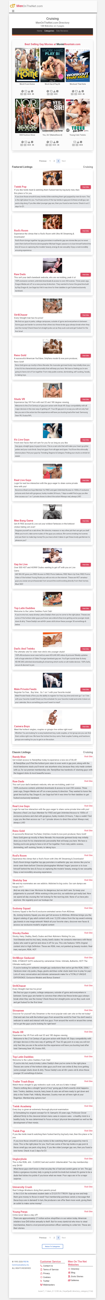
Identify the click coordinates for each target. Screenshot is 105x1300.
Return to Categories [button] (52, 1246)
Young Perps (20, 1211)
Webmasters (49, 1285)
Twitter (46, 1281)
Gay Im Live (21, 564)
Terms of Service (51, 1269)
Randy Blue (19, 756)
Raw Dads (20, 274)
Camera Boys (22, 726)
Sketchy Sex (20, 880)
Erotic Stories (77, 1276)
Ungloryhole (20, 1159)
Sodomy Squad (21, 908)
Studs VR (19, 399)
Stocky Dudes (21, 933)
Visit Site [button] (85, 187)
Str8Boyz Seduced (23, 957)
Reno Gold (20, 355)
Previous (42, 161)
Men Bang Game (23, 520)
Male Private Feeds (25, 689)
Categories (49, 31)
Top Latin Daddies (24, 608)
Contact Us (48, 1266)
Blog (73, 1272)
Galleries (75, 1280)
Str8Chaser (21, 314)
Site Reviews (62, 31)
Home (39, 31)
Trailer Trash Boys (23, 1081)
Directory (75, 1269)
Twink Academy (22, 1106)
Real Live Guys (22, 480)
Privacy (46, 1273)
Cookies (47, 1277)
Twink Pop (20, 186)
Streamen (18, 1010)
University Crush (22, 1187)
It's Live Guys (21, 439)
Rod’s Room (21, 230)
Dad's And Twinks (24, 648)
